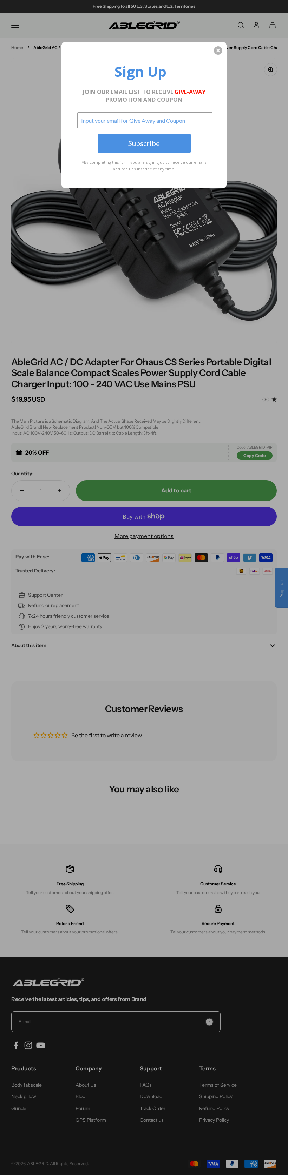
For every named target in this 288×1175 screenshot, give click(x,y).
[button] (218, 50)
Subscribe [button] (144, 143)
